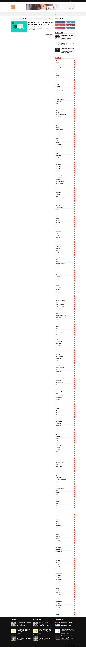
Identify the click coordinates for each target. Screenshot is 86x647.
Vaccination (65, 468)
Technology (65, 447)
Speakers (65, 432)
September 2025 (65, 529)
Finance (65, 216)
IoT (65, 270)
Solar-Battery (65, 429)
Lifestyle (65, 283)
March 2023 (65, 592)
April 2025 (65, 540)
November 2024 (65, 551)
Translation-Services (65, 462)
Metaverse (65, 311)
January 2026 (65, 523)
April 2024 (65, 564)
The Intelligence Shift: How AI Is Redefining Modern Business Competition (68, 37)
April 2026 (65, 519)
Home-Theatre (65, 254)
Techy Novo (31, 26)
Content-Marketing (65, 144)
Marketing (65, 302)
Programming (65, 380)
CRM (65, 151)
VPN (65, 473)
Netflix (65, 324)
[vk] (70, 28)
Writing (65, 503)
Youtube (65, 507)
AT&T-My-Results (65, 101)
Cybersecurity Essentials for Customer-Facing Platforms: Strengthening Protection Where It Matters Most (67, 50)
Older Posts (48, 34)
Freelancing (65, 222)
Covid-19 (65, 149)
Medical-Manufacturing (65, 306)
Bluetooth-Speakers (65, 129)
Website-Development (65, 488)
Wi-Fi (65, 494)
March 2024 (65, 566)
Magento (65, 293)
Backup (65, 112)
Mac (65, 291)
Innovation (65, 265)
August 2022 (65, 607)
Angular (65, 84)
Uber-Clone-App (65, 466)
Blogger (65, 127)
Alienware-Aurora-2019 (65, 77)
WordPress (65, 496)
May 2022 (65, 614)
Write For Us (27, 1)
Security (65, 408)
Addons (65, 62)
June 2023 (65, 586)
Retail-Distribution (65, 399)
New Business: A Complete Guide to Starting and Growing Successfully (24, 638)
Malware (65, 298)
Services (65, 412)
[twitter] (66, 1)
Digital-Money (65, 179)
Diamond (65, 172)
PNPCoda (65, 369)
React (65, 386)
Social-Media (65, 425)
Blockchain (65, 123)
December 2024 (65, 549)
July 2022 (65, 609)
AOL (65, 88)
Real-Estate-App (65, 391)
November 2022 (65, 601)
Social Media (65, 423)
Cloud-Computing (65, 138)
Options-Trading (65, 341)
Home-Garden (65, 252)
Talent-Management (65, 442)
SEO (65, 410)
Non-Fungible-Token (65, 332)
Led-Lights (65, 280)
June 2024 (65, 560)
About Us (16, 1)
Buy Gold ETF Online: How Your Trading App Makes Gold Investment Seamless (24, 624)
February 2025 (65, 545)
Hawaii (65, 241)
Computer (65, 142)
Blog (65, 125)
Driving (65, 185)
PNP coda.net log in (65, 367)
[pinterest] (70, 1)
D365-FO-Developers (65, 162)
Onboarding (65, 339)
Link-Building (65, 287)
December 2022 (65, 599)
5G (65, 60)
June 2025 (65, 536)
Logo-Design (65, 289)
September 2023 (65, 579)
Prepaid (65, 378)
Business (65, 136)
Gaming (65, 226)
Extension (65, 211)
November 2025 (65, 525)
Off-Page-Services (65, 334)
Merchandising (65, 308)
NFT (65, 330)
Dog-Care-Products (65, 183)
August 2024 (65, 558)
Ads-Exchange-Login (65, 67)
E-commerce (65, 192)
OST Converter (65, 343)
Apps (65, 95)
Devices (65, 170)
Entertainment (65, 200)
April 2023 (65, 590)
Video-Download (65, 470)
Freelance (65, 220)
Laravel (65, 278)
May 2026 (65, 517)
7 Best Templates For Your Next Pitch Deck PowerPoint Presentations (67, 43)
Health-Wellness (65, 246)
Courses (65, 146)
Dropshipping (65, 190)
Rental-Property (65, 397)
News (65, 328)
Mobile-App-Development (65, 315)
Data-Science (65, 166)
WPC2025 (65, 501)
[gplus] (73, 1)
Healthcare (65, 248)
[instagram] (68, 1)
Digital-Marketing (65, 177)
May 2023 (65, 588)
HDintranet (65, 244)
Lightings (65, 285)
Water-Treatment (65, 477)
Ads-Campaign (65, 64)
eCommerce (65, 194)
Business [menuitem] (17, 14)
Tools (65, 453)
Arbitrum (65, 97)
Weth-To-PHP (65, 490)
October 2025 (65, 527)
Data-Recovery (65, 164)
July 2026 (65, 514)
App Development (65, 90)
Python (65, 384)
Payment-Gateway (65, 350)
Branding (65, 133)
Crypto (65, 153)
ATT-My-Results (65, 103)
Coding (65, 140)
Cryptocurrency (65, 155)
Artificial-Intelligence (65, 99)
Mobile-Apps (65, 317)
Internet (65, 267)
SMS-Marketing (65, 421)
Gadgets (65, 224)
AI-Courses (65, 73)
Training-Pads (65, 460)
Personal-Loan (65, 358)
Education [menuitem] (61, 14)
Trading (65, 458)
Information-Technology (65, 263)
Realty (65, 393)
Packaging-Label (65, 347)
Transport (65, 464)
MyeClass (65, 321)
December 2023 (65, 573)
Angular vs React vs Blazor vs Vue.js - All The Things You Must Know (40, 23)
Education (65, 196)
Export (65, 209)
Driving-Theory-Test (65, 187)
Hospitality (65, 257)
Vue (65, 475)
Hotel (65, 259)
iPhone (65, 272)
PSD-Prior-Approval (65, 382)
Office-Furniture (65, 337)
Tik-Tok (65, 451)
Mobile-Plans (65, 319)
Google (65, 235)
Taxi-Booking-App (65, 445)
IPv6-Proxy (65, 276)
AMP (65, 79)
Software (65, 427)
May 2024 (65, 562)
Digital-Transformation (65, 181)
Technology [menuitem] (54, 14)
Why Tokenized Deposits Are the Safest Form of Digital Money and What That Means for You (23, 631)
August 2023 (65, 581)
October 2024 (65, 553)
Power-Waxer (65, 373)
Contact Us (21, 1)
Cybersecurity (65, 159)
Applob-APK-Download (65, 92)
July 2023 (65, 583)
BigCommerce (65, 116)
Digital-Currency (65, 175)
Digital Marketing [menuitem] (25, 14)
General (65, 229)
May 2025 (65, 538)
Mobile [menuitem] (33, 14)
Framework (65, 218)
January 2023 (65, 596)
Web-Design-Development (65, 479)
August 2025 (65, 532)
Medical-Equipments (65, 304)
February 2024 (65, 568)
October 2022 (65, 603)
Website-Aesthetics (65, 486)
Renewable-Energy (65, 395)
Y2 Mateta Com (65, 505)
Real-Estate (65, 388)
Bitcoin (65, 118)
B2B (65, 110)
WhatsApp (65, 492)
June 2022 (65, 612)
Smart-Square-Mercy (65, 419)
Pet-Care (65, 360)
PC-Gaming (65, 354)
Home (12, 1)
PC (65, 352)
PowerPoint (65, 375)
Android (65, 82)
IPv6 (65, 274)
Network (65, 326)
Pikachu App (65, 365)
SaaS (65, 401)
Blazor (65, 121)
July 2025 (65, 534)
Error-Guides (65, 203)
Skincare (65, 416)
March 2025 (65, 542)
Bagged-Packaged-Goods (65, 114)
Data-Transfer (65, 168)
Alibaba (65, 75)
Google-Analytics (65, 237)
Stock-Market (65, 440)
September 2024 (65, 555)
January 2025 (65, 547)
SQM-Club (65, 434)
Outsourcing (65, 345)
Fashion (65, 213)
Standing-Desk (65, 436)
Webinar (65, 483)
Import (65, 261)
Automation (65, 108)
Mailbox (65, 295)
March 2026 (65, 521)
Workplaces (65, 499)
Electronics (65, 198)
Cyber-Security (65, 157)
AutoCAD (65, 105)
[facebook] (64, 1)
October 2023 (65, 577)
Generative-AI (65, 231)
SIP (65, 414)
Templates (65, 449)
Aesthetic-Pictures (65, 69)
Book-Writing (65, 131)
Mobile (65, 313)
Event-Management (65, 207)
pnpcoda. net (65, 371)
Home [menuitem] (12, 14)
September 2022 (65, 605)
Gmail (65, 233)
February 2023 (65, 594)
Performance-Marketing (65, 356)
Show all (50, 18)
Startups (65, 438)
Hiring (65, 250)
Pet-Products (65, 362)
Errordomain (65, 205)
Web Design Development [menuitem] (43, 14)
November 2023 (65, 575)
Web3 (65, 481)
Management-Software (65, 300)
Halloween (65, 239)
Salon (65, 406)
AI (65, 71)
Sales (65, 404)
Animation (65, 86)
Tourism (65, 455)
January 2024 (65, 571)
